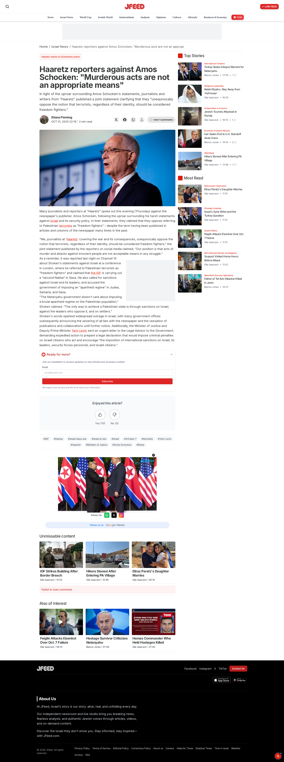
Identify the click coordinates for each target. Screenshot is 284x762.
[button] (153, 455)
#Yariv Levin (164, 438)
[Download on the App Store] (222, 680)
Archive (79, 754)
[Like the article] (100, 414)
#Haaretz (76, 444)
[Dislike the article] (114, 414)
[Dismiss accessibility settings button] (280, 753)
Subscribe (107, 381)
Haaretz (72, 239)
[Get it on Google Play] (239, 680)
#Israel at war (99, 438)
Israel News (59, 46)
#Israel (115, 438)
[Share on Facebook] (125, 120)
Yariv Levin (79, 330)
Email (45, 367)
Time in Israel (221, 748)
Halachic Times (185, 748)
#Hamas (58, 438)
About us (158, 748)
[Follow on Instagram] (121, 515)
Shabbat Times (204, 748)
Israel (54, 220)
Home (43, 46)
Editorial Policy (121, 748)
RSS (87, 754)
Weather (235, 748)
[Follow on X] (114, 515)
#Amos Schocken (121, 444)
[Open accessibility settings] (278, 756)
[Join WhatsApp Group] (106, 515)
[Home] (134, 6)
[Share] (142, 120)
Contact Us (238, 668)
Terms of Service (101, 748)
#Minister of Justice (96, 444)
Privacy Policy (82, 748)
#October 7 (130, 438)
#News (140, 444)
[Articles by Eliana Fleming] (44, 119)
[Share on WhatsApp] (133, 120)
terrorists (65, 225)
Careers (170, 748)
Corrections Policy (141, 748)
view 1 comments (163, 119)
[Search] (7, 7)
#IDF (46, 438)
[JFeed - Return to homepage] (45, 668)
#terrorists (147, 438)
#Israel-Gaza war (77, 438)
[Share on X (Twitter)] (116, 120)
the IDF (96, 273)
